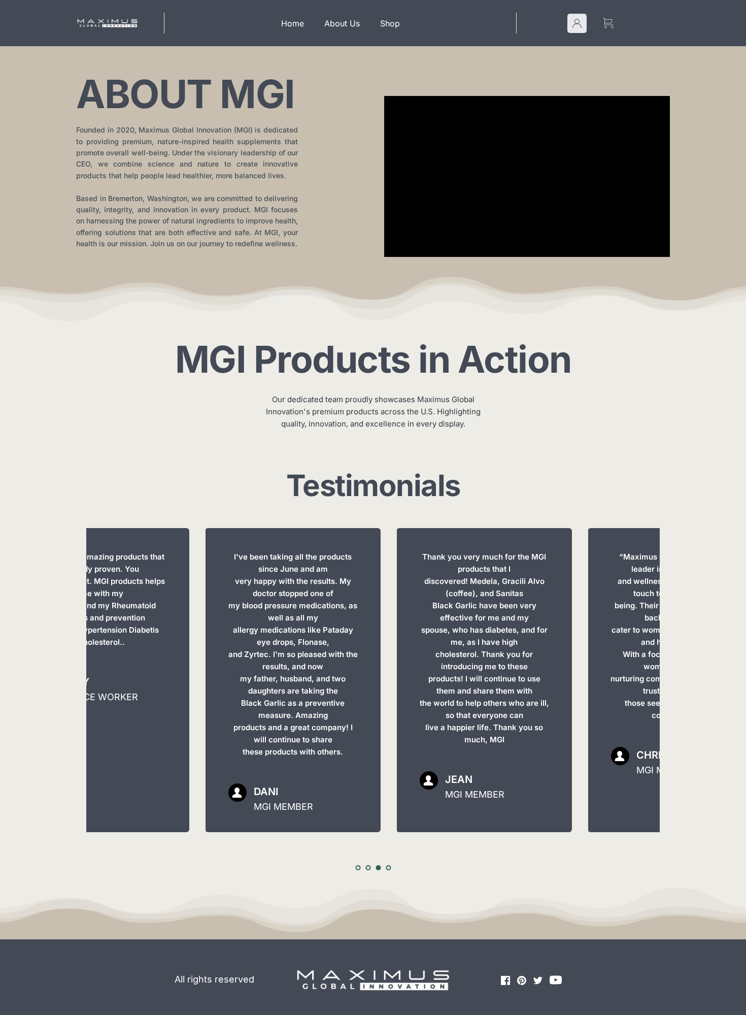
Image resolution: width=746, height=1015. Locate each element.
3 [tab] (378, 867)
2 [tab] (367, 867)
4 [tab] (388, 867)
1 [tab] (357, 867)
